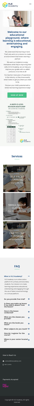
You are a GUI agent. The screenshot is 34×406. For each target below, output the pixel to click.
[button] (17, 95)
